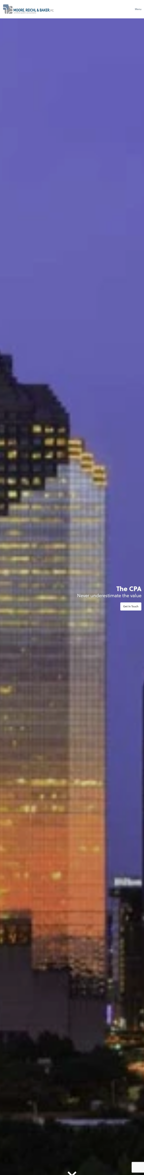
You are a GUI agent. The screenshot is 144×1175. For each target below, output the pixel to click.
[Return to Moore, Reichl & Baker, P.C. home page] (28, 9)
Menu (138, 9)
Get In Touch (130, 606)
